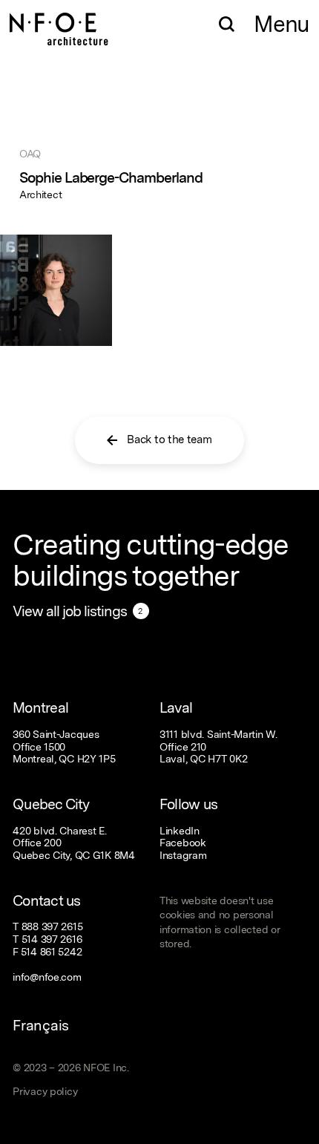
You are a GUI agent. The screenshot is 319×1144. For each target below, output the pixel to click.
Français (41, 1025)
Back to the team (169, 439)
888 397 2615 (52, 926)
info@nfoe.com (47, 977)
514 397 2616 (52, 939)
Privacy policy (45, 1091)
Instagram (183, 855)
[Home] (59, 23)
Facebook (183, 843)
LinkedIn (180, 831)
